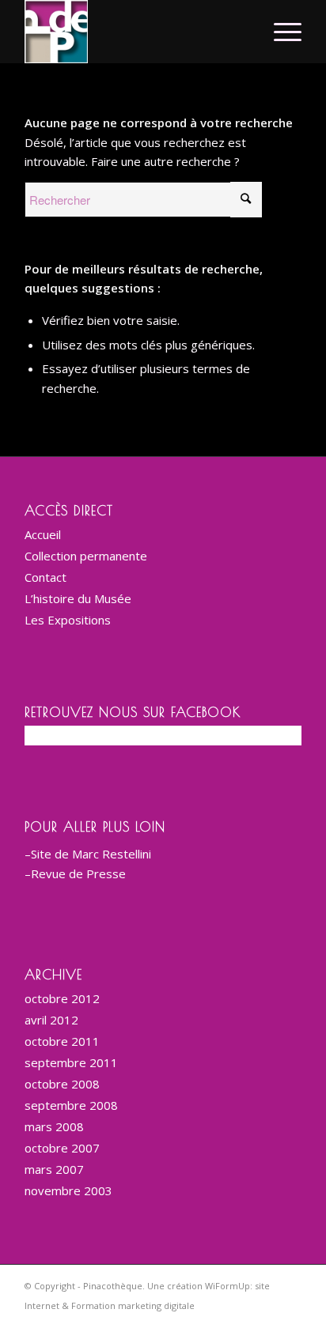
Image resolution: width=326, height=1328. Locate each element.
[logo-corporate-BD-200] (135, 31)
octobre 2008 (62, 1084)
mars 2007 (54, 1169)
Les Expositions (68, 620)
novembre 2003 (68, 1190)
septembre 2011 (71, 1062)
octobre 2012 (62, 998)
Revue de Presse (78, 873)
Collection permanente (86, 556)
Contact (45, 577)
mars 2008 (54, 1126)
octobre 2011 (62, 1041)
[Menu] (279, 31)
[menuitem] (279, 31)
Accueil (43, 534)
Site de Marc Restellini (91, 854)
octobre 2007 (62, 1148)
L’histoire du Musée (78, 598)
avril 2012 (51, 1020)
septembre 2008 (71, 1105)
